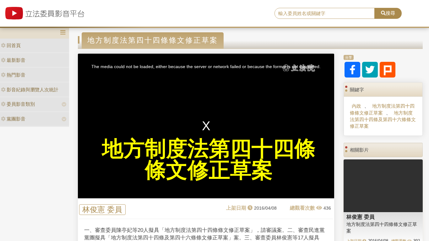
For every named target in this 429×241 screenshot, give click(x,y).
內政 (356, 106)
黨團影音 (16, 118)
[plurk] (387, 70)
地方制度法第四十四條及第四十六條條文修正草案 (383, 119)
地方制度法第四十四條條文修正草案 (382, 109)
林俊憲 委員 (102, 209)
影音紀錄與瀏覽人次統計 (32, 89)
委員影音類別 (21, 104)
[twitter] (370, 70)
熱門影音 (16, 75)
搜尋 (390, 13)
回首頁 (14, 45)
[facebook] (352, 70)
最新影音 (16, 60)
